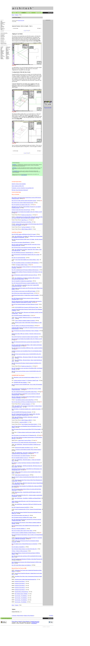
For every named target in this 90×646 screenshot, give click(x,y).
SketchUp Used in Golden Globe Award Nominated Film (25, 579)
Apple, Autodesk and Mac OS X (18, 185)
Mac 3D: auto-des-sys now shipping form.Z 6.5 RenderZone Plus (24, 435)
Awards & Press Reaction (29, 615)
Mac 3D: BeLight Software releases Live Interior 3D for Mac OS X (24, 548)
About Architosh (20, 615)
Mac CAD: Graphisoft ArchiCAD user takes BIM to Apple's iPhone (24, 391)
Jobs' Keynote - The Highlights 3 (21, 597)
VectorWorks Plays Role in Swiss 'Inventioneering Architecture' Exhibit (28, 576)
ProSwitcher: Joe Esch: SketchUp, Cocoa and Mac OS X (23, 187)
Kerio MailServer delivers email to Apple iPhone (25, 399)
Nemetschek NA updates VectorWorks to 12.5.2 (24, 447)
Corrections (14, 615)
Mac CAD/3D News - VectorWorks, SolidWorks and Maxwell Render (28, 498)
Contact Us (20, 621)
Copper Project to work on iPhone (24, 440)
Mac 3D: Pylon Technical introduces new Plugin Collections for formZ (25, 304)
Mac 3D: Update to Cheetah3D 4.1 (18, 546)
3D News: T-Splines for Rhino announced (19, 550)
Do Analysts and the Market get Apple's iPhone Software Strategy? (28, 449)
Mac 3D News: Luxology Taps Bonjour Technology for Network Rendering (26, 462)
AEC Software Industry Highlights (21, 593)
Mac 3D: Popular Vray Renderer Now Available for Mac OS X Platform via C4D (27, 211)
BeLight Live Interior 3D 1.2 (26, 214)
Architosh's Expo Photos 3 (20, 585)
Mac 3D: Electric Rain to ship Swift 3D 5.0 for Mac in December (24, 247)
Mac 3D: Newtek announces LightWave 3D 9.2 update (22, 517)
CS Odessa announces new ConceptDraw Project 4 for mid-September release (27, 350)
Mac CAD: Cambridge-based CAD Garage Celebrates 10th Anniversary (25, 269)
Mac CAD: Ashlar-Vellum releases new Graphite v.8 (21, 565)
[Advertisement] (27, 158)
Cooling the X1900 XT (23, 422)
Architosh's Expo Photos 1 (20, 581)
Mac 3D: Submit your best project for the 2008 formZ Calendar (24, 291)
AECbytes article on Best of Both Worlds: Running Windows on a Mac (28, 322)
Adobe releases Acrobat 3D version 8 (22, 474)
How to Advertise (26, 621)
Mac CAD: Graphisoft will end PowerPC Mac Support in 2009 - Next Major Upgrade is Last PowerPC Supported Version (26, 415)
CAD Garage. (14, 167)
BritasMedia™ (34, 623)
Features (16, 14)
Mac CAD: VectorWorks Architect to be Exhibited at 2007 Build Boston (25, 262)
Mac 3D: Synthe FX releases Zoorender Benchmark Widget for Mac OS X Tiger (27, 476)
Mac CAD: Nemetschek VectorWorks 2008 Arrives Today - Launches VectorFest (27, 347)
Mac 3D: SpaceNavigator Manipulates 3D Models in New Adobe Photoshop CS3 (27, 559)
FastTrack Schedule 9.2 (26, 227)
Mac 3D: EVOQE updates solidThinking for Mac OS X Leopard (24, 234)
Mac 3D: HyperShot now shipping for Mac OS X (21, 204)
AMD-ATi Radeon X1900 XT (26, 229)
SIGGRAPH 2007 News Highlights (20, 382)
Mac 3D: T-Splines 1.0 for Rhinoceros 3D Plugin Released (23, 325)
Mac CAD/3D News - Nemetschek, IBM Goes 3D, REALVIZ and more (28, 504)
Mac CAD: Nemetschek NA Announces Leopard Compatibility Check (25, 283)
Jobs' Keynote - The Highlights (21, 601)
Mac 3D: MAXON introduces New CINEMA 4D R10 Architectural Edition (25, 525)
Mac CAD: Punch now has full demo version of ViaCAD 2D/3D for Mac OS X (26, 353)
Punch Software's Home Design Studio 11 (29, 424)
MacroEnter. (14, 164)
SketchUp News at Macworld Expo (21, 591)
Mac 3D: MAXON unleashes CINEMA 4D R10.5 (21, 315)
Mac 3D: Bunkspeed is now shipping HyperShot (21, 455)
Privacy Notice (14, 621)
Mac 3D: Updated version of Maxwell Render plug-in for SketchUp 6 (24, 543)
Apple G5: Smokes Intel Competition (19, 183)
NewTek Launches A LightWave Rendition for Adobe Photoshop (24, 532)
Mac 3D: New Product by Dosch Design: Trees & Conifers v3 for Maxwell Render (27, 534)
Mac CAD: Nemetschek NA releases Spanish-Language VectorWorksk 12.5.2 (26, 363)
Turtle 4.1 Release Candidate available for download (25, 320)
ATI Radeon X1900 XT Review (22, 264)
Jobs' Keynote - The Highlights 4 (21, 595)
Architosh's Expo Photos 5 (20, 589)
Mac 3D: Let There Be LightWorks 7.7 (19, 528)
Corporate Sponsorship (34, 621)
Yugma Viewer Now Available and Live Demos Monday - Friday (27, 259)
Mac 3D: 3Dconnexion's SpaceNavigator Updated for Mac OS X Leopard (25, 254)
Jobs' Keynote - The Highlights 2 (21, 599)
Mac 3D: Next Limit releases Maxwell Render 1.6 (21, 242)
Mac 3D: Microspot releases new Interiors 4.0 (20, 515)
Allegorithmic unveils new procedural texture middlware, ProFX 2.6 (26, 377)
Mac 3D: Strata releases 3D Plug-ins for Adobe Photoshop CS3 (24, 401)
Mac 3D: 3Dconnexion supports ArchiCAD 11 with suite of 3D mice (24, 274)
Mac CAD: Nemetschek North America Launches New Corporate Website (26, 341)
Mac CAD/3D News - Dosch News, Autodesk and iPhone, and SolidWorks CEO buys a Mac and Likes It (25, 453)
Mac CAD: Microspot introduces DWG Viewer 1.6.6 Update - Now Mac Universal (27, 239)
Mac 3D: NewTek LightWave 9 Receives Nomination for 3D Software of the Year (27, 271)
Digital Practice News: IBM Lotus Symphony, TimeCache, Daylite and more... (26, 333)
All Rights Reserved (35, 622)
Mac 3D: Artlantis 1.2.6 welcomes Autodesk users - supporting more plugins (26, 408)
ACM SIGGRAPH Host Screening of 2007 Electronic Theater (26, 307)
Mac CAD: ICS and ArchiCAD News (18, 257)
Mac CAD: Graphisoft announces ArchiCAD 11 (20, 507)
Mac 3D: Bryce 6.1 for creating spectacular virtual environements (24, 442)
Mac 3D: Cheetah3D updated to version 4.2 (20, 457)
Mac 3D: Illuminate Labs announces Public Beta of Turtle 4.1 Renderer (25, 330)
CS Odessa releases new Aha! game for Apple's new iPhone (28, 432)
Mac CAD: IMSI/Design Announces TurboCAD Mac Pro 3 (23, 252)
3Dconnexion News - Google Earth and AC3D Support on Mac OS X (28, 492)
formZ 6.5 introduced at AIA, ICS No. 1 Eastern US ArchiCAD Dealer (28, 509)
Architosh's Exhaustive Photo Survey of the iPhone (22, 221)
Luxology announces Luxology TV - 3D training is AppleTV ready (26, 380)
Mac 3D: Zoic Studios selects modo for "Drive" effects (22, 530)
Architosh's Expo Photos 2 (20, 583)
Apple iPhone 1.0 (24, 219)
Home (13, 14)
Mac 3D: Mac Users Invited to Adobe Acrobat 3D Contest (23, 202)
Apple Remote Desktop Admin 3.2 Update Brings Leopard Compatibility (25, 295)
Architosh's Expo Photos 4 (20, 587)
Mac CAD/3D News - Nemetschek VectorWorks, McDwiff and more (27, 444)
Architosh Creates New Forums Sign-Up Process (21, 209)
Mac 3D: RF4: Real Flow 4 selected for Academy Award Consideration (25, 336)
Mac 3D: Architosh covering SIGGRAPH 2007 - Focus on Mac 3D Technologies (27, 384)
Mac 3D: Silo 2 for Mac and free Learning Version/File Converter (24, 200)
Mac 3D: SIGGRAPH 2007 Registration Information (21, 412)
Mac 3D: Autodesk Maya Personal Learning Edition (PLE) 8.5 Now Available (26, 429)
